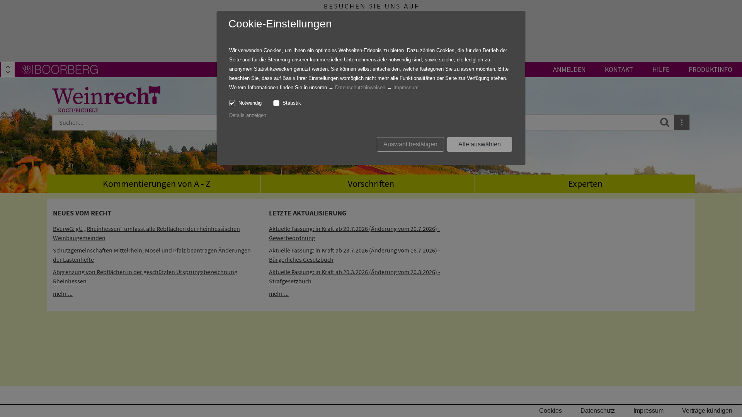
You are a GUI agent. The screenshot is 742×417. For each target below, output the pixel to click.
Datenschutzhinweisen (360, 87)
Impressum (406, 87)
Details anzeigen (247, 115)
